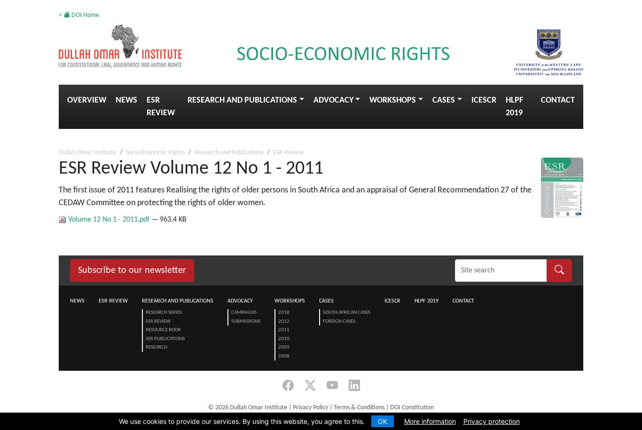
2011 (284, 330)
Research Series (164, 312)
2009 (284, 347)
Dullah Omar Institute (87, 152)
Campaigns (244, 312)
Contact (558, 100)
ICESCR (483, 100)
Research (156, 347)
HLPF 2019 (514, 107)
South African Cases (346, 312)
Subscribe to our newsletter (132, 270)
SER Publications (165, 339)
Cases (443, 100)
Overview (86, 100)
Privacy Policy (310, 407)
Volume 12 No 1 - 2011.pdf (108, 219)
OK (382, 421)
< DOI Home (79, 15)
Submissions (245, 321)
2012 (284, 321)
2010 (284, 339)
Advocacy (333, 100)
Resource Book (163, 330)
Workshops (392, 100)
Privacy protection (491, 421)
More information (430, 421)
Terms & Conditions (359, 407)
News (126, 100)
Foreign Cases (339, 321)
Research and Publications (242, 100)
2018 (284, 312)
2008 (284, 356)
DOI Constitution (412, 407)
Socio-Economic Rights (155, 152)
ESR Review (161, 107)
